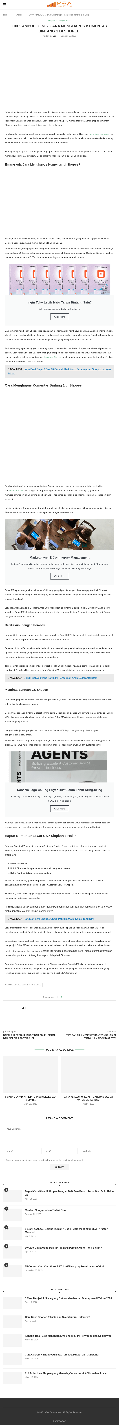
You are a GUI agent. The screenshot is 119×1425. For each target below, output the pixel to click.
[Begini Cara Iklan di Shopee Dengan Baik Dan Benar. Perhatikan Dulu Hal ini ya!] (12, 1196)
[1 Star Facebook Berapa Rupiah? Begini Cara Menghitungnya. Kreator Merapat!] (12, 1233)
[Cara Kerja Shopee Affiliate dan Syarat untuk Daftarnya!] (88, 1074)
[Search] (114, 4)
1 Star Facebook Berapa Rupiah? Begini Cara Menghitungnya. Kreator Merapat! (66, 1231)
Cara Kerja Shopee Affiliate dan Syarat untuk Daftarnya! (57, 1317)
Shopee (18, 15)
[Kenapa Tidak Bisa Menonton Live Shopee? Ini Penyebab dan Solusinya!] (12, 1340)
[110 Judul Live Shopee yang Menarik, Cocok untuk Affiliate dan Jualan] (12, 1378)
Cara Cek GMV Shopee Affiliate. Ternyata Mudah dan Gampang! (62, 1354)
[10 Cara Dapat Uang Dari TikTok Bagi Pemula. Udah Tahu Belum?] (12, 1252)
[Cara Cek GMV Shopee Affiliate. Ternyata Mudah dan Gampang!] (12, 1359)
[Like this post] (64, 997)
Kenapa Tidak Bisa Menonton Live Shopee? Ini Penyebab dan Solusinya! (68, 1336)
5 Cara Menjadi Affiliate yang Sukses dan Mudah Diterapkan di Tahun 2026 (68, 1298)
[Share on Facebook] (67, 997)
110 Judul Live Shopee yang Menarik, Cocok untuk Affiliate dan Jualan (66, 1373)
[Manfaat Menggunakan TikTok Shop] (12, 1215)
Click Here (59, 316)
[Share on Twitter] (70, 997)
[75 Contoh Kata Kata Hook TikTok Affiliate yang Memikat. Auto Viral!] (12, 1271)
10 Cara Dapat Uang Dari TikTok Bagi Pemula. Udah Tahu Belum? (63, 1247)
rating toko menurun (99, 134)
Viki (54, 36)
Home (6, 15)
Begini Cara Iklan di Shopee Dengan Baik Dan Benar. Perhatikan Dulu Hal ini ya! (69, 1193)
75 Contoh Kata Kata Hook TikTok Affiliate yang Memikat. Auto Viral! (64, 1266)
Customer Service (52, 357)
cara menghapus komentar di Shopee (23, 985)
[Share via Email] (76, 997)
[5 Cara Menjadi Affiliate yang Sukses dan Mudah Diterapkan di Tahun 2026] (30, 1074)
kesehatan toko (16, 490)
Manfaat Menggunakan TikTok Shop (46, 1210)
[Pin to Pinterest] (73, 997)
